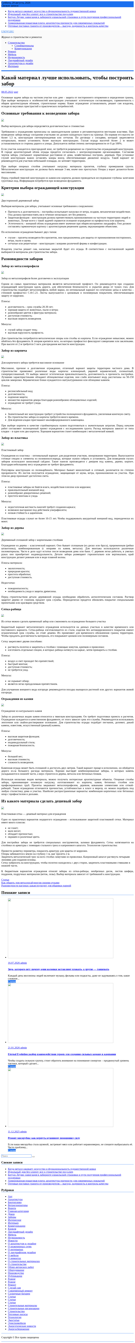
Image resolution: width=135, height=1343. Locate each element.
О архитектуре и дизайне (22, 1243)
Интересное (14, 1220)
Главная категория (18, 1211)
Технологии (14, 1317)
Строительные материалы (22, 1305)
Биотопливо (15, 1202)
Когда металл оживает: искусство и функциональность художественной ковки (52, 11)
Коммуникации (23, 48)
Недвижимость (16, 57)
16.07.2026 (14, 962)
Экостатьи (13, 1320)
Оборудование (16, 1270)
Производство (16, 1273)
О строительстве (17, 1264)
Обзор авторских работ (21, 1267)
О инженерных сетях (20, 1246)
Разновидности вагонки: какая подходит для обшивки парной (36, 885)
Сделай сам (14, 1287)
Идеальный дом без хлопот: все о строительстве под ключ (40, 14)
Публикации (15, 1276)
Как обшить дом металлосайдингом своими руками (30, 882)
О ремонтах (14, 1258)
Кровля (12, 1228)
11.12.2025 (14, 1131)
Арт (10, 1196)
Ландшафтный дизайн (20, 60)
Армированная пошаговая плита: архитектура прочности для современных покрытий (56, 23)
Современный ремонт (20, 1290)
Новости (13, 1240)
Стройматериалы (24, 45)
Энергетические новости (22, 1326)
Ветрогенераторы (18, 1205)
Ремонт (12, 51)
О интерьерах (15, 1249)
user (16, 92)
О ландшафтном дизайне (22, 1252)
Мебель (12, 54)
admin (23, 962)
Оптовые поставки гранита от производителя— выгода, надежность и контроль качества (58, 26)
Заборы (12, 1217)
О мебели (13, 1255)
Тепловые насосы (18, 1314)
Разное (11, 1279)
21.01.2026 (14, 1047)
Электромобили (17, 1323)
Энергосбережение (18, 1329)
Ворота (12, 1208)
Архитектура (15, 1199)
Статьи (5, 879)
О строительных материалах (24, 1261)
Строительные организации (23, 1308)
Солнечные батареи (19, 1293)
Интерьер (13, 66)
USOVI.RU (7, 31)
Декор (11, 1214)
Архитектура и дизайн (20, 63)
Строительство (16, 42)
